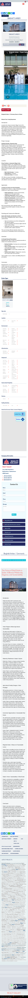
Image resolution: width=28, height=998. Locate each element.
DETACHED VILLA (17, 904)
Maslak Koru (11, 878)
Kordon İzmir (6, 899)
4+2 (23, 890)
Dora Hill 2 (13, 931)
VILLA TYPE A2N (10, 921)
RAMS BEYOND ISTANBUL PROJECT (7, 848)
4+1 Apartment (23, 897)
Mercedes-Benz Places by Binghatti (12, 914)
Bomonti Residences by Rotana (10, 882)
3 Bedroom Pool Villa (20, 913)
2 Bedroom (6, 908)
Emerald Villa (16, 946)
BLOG (22, 838)
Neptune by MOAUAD (21, 920)
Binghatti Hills (12, 909)
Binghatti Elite (9, 907)
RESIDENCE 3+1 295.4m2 (6, 959)
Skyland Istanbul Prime (5, 879)
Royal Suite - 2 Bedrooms (11, 868)
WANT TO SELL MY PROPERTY (6, 838)
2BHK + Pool (8, 909)
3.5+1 (17, 887)
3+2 (7, 951)
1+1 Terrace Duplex (15, 935)
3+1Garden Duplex (22, 902)
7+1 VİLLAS (10, 898)
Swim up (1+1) (7, 953)
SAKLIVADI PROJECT (5, 853)
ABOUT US (15, 841)
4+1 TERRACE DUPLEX (15, 941)
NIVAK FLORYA (12, 896)
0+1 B (24, 892)
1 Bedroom (22, 866)
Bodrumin (3, 931)
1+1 (9, 884)
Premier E (3, 902)
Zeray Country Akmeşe (7, 934)
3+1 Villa (20, 910)
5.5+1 (16, 887)
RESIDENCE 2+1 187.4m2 (22, 959)
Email (4, 493)
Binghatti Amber (17, 866)
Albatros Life (16, 890)
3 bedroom (9, 869)
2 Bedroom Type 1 (21, 914)
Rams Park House (17, 876)
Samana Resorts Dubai (16, 908)
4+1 (12, 884)
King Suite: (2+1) (18, 953)
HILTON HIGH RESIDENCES (14, 853)
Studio (3, 869)
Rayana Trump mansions (12, 870)
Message (5, 504)
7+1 (19, 896)
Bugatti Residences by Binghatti (12, 917)
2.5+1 (14, 887)
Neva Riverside (11, 904)
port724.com (6, 996)
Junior (25, 952)
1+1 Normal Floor (9, 935)
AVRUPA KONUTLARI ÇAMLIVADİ (15, 886)
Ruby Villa (19, 946)
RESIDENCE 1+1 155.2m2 (13, 961)
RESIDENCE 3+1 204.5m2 (14, 959)
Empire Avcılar (17, 893)
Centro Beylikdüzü (23, 950)
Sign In (20, 997)
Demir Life (12, 925)
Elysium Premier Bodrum (7, 901)
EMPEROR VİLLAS (5, 898)
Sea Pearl (9, 895)
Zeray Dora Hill (21, 937)
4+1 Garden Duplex (12, 932)
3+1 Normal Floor (21, 936)
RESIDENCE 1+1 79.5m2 (20, 958)
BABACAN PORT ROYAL (16, 951)
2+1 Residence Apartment (9, 890)
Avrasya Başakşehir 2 (9, 891)
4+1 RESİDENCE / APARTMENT (11, 926)
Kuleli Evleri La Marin (11, 897)
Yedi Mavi (22, 896)
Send (15, 514)
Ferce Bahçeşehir (19, 895)
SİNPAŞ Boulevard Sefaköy (21, 929)
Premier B (17, 901)
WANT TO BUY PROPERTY (14, 836)
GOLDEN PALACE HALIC (19, 924)
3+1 (11, 884)
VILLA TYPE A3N (22, 921)
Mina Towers (8, 930)
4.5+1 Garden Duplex (23, 941)
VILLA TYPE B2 (12, 923)
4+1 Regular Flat (21, 903)
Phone (4, 499)
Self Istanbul (21, 887)
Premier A (13, 901)
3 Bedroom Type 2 (16, 915)
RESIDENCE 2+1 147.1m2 (5, 961)
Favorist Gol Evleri (10, 881)
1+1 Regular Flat (9, 938)
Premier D (24, 901)
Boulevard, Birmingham (10, 864)
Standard (3, 953)
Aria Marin (3, 929)
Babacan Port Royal (6, 875)
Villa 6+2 (10, 892)
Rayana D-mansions (22, 869)
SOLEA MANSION (14, 942)
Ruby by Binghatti (19, 907)
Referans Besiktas (10, 873)
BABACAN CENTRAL (13, 957)
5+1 (8, 885)
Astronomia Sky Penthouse (12, 947)
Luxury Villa (6, 892)
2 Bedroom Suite (14, 913)
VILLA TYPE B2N (4, 921)
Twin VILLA (3, 906)
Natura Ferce (8, 880)
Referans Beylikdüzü (5, 893)
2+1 (14, 866)
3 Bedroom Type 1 (10, 915)
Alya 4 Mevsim (16, 884)
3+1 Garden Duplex (19, 931)
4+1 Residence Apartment (17, 888)
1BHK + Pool (4, 909)
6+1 (8, 931)
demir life (18, 878)
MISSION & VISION (16, 843)
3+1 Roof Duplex (9, 903)
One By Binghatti (18, 912)
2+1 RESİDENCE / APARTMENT (11, 928)
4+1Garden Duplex (15, 903)
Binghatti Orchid (10, 866)
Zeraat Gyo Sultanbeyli (5, 874)
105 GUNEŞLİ (14, 898)
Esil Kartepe (17, 902)
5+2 (15, 929)
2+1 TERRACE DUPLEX (9, 940)
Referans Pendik (19, 875)
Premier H (10, 902)
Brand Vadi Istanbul (20, 879)
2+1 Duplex (13, 952)
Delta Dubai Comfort (5, 884)
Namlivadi (3, 878)
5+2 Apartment (18, 897)
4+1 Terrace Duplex (16, 937)
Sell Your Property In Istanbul (6, 846)
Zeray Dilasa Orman (20, 934)
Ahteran (21, 873)
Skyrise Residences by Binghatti (10, 956)
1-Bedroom (12, 919)
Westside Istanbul (22, 871)
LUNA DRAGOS (13, 943)
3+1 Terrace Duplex (6, 932)
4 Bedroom (21, 915)
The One (14, 871)
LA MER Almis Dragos (15, 892)
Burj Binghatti (6, 946)
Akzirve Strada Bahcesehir (19, 880)
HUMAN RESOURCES (16, 846)
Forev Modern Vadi (20, 891)
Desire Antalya (21, 952)
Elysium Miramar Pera (18, 899)
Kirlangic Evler (6, 876)
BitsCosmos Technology (18, 996)
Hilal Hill (19, 930)
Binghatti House (6, 950)
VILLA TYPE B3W (4, 923)
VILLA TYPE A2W (16, 921)
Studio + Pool (22, 908)
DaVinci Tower (11, 910)
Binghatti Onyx (4, 868)
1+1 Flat (17, 926)
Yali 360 (8, 871)
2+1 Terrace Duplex (9, 936)
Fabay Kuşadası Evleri (5, 952)
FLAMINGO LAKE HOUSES (19, 848)
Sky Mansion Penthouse (9, 918)
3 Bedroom (10, 908)
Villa (23, 899)
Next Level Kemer (4, 887)
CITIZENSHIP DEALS (5, 836)
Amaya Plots (6, 866)
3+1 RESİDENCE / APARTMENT (21, 928)
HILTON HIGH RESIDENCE (8, 888)
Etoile (8, 923)
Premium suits (19, 874)
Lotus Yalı (11, 929)
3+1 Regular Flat (4, 903)
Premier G (7, 902)
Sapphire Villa (11, 946)
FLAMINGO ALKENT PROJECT (6, 851)
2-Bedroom (16, 919)
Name (4, 487)
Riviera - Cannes (20, 917)
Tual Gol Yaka (18, 882)
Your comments (15, 560)
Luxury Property (5, 15)
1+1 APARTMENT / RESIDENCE (21, 898)
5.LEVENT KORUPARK (16, 851)
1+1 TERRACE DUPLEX (15, 938)
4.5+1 (12, 887)
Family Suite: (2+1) (12, 953)
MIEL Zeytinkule (11, 885)
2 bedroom (6, 869)
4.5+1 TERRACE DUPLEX (6, 942)
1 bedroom (23, 868)
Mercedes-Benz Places (11, 865)
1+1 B (22, 892)
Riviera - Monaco (16, 918)
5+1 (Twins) (5, 885)
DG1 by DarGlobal (18, 868)
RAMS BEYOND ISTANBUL (11, 958)
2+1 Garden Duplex (21, 935)
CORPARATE (15, 838)
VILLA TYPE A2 (17, 923)
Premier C (20, 901)
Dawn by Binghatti (17, 954)
